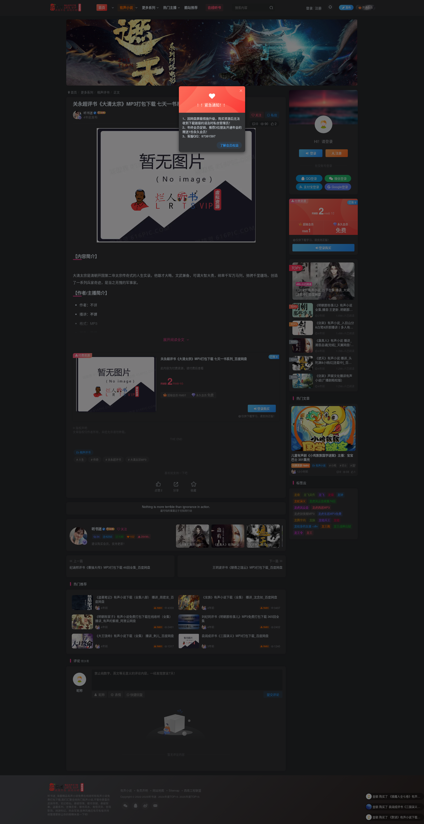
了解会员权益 (229, 145)
